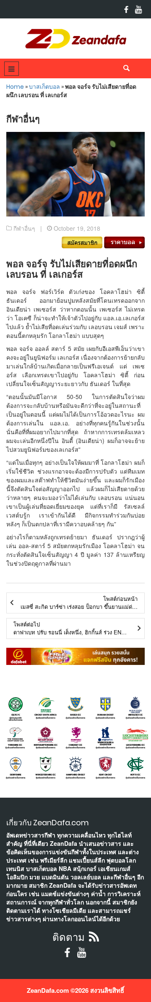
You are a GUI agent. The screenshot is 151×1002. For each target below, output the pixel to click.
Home (15, 86)
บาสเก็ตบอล (44, 86)
